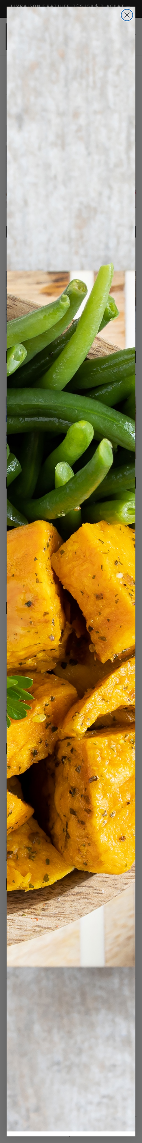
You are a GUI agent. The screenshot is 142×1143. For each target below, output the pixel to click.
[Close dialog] (127, 15)
